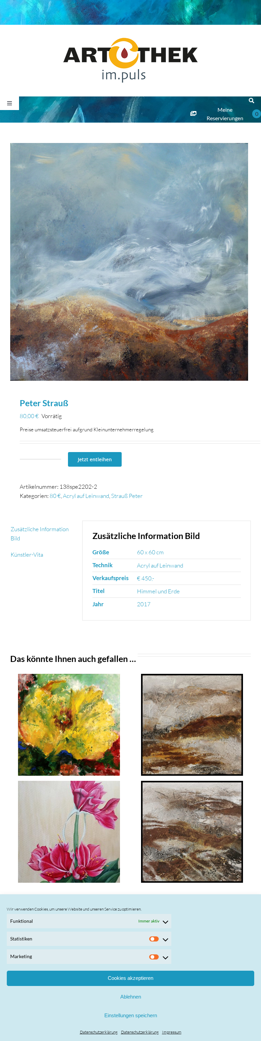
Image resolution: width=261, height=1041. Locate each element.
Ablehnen (130, 997)
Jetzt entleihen (95, 459)
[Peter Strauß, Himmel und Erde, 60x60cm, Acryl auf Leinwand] (130, 262)
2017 (144, 604)
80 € (55, 495)
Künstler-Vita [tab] (27, 554)
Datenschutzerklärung (99, 1032)
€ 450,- (145, 578)
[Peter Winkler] (192, 725)
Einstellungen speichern (130, 1015)
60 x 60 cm (150, 552)
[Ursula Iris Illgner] (69, 832)
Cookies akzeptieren (130, 978)
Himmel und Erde (158, 591)
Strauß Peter (127, 495)
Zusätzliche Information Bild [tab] (40, 533)
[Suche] (251, 100)
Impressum (171, 1032)
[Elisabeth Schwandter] (69, 725)
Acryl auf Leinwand (86, 495)
